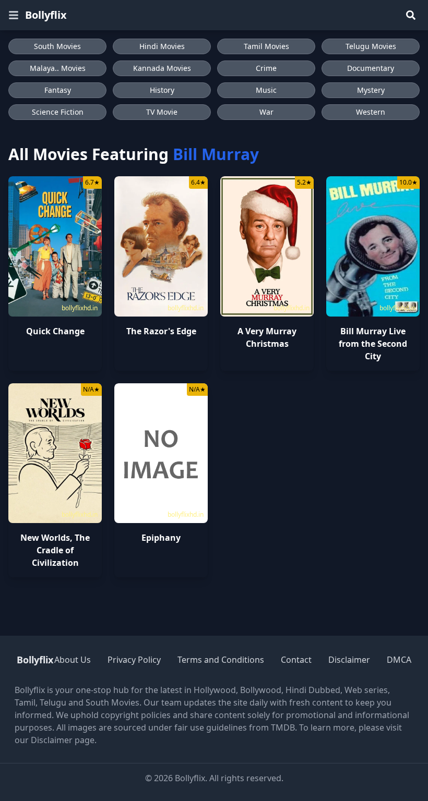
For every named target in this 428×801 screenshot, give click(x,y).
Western (370, 112)
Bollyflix (46, 15)
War (266, 112)
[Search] (411, 15)
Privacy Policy (134, 659)
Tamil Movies (266, 46)
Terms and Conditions (220, 659)
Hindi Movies (162, 46)
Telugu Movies (371, 46)
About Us (72, 659)
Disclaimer (349, 659)
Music (266, 90)
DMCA (399, 659)
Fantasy (57, 90)
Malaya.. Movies (58, 68)
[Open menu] (13, 15)
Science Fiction (58, 112)
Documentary (370, 68)
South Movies (57, 46)
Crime (266, 68)
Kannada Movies (162, 68)
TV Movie (161, 112)
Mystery (371, 90)
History (162, 90)
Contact (296, 659)
